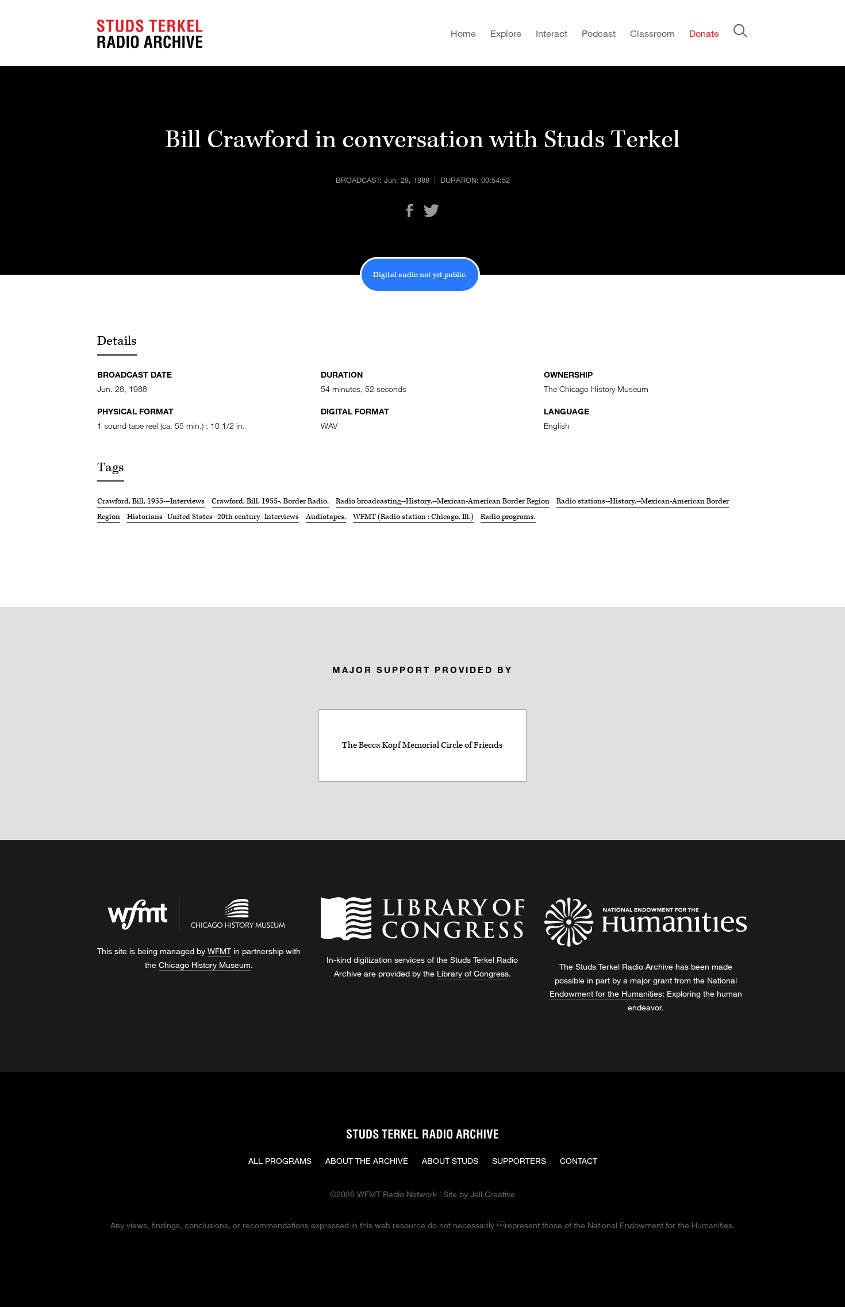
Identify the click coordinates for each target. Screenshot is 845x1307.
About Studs (450, 1161)
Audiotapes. (326, 517)
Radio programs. (508, 517)
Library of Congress (473, 973)
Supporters (519, 1161)
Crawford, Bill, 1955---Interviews (151, 501)
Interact (551, 33)
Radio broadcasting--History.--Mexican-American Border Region (443, 501)
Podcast (599, 33)
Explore (505, 33)
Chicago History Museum (205, 965)
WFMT (219, 951)
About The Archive (366, 1161)
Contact (578, 1161)
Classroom (652, 33)
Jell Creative (492, 1194)
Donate (704, 33)
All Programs (280, 1161)
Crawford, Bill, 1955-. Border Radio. (270, 501)
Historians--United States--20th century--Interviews (213, 517)
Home (463, 33)
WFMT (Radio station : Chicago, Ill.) (413, 517)
